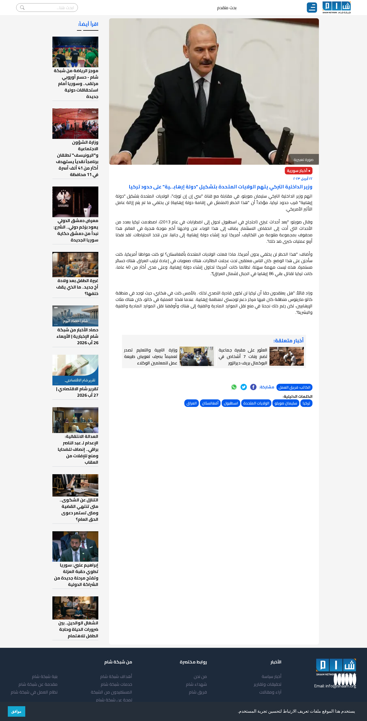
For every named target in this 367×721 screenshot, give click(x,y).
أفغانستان (210, 403)
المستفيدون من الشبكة (111, 692)
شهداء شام (196, 684)
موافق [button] (16, 711)
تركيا (306, 403)
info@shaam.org (341, 686)
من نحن (200, 676)
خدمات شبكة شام (116, 684)
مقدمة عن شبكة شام (38, 684)
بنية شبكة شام (44, 676)
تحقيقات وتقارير (268, 684)
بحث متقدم (226, 7)
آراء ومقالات (270, 692)
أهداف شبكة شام (116, 676)
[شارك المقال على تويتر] (243, 387)
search (22, 7)
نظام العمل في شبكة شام (34, 692)
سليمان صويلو (286, 403)
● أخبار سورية (298, 170)
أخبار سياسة (272, 676)
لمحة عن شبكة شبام (114, 700)
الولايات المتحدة (256, 403)
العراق (191, 403)
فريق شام (198, 692)
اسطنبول (231, 403)
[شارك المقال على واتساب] (234, 387)
